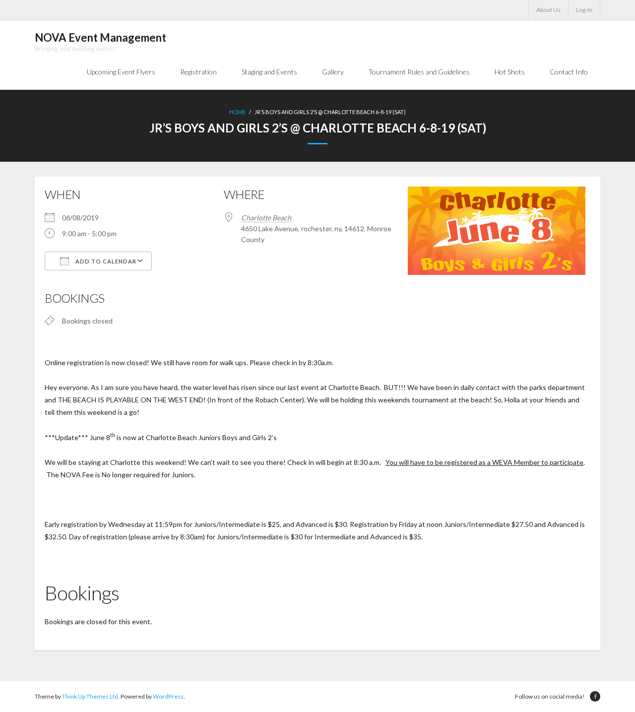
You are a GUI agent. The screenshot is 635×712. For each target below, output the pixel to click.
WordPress (168, 696)
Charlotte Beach (266, 217)
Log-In (584, 9)
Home (237, 112)
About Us (548, 9)
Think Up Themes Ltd (90, 696)
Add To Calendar (105, 261)
